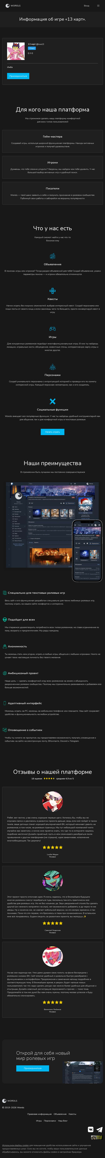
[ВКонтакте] (90, 1130)
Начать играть (52, 431)
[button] (98, 5)
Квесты (72, 1114)
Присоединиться (18, 76)
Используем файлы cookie (15, 1145)
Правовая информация (39, 1114)
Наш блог (63, 1120)
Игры (39, 1120)
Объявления (60, 1114)
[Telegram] (99, 1130)
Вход (86, 5)
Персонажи (50, 1120)
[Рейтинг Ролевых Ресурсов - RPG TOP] (97, 1138)
